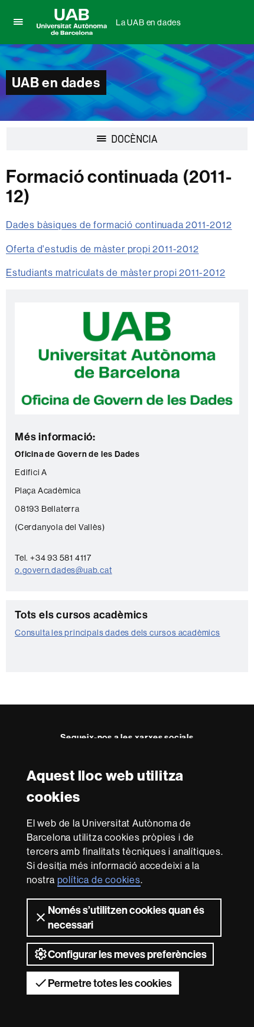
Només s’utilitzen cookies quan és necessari (126, 917)
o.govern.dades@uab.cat (63, 570)
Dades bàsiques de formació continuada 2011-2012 (119, 225)
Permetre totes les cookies (110, 983)
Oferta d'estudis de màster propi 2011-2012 (102, 249)
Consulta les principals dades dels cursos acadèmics (117, 632)
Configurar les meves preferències (127, 954)
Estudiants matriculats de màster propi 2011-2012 (115, 272)
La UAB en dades (148, 22)
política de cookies (99, 880)
